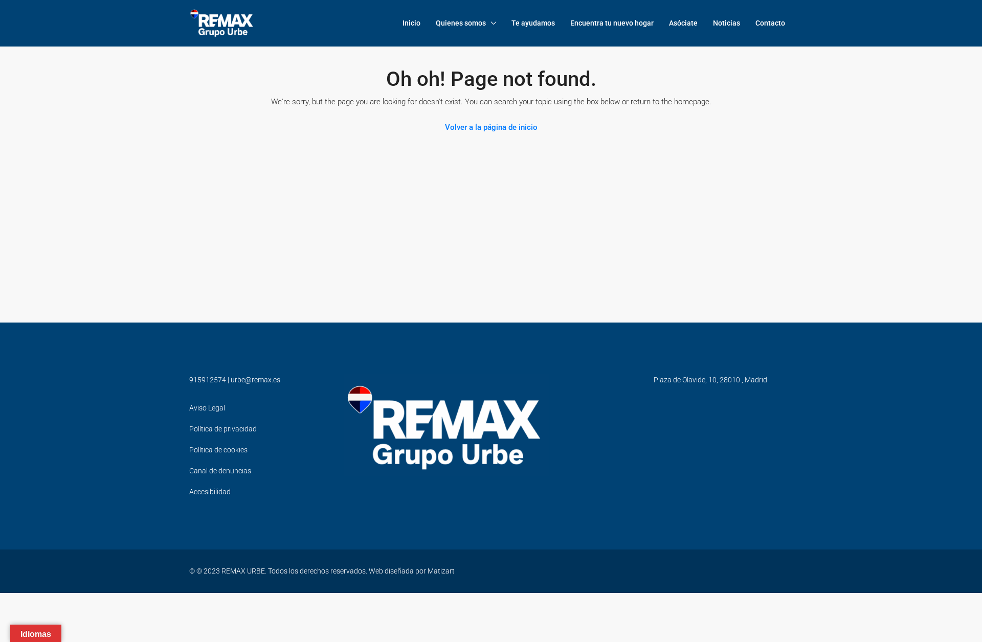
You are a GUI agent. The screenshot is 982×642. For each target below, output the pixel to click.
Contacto (770, 23)
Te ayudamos (533, 23)
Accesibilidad (210, 492)
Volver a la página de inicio (491, 127)
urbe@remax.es (255, 380)
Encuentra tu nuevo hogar (612, 23)
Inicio (411, 23)
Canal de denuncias (220, 471)
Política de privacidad (223, 429)
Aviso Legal (207, 408)
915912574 (207, 380)
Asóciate (683, 23)
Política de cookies (218, 450)
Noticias (726, 23)
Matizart (441, 571)
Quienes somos (461, 23)
